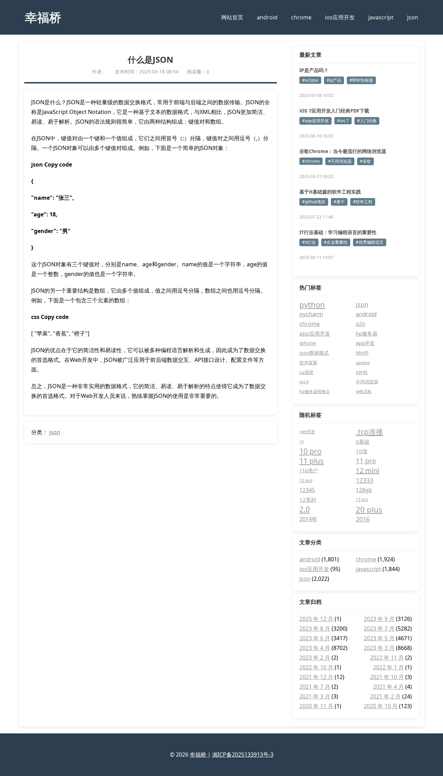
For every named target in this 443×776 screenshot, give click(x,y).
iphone (307, 343)
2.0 (304, 509)
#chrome (311, 161)
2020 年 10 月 (381, 706)
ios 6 (304, 382)
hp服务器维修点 (314, 391)
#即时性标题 (361, 80)
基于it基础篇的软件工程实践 (330, 191)
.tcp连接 (369, 432)
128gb (364, 490)
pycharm (311, 314)
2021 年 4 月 (388, 686)
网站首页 (232, 17)
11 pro (366, 460)
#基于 (339, 202)
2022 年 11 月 (387, 657)
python (312, 304)
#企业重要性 (335, 242)
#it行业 (309, 242)
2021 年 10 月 (387, 677)
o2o (360, 324)
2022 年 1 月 (388, 667)
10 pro (310, 451)
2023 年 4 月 (314, 648)
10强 (361, 451)
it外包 (362, 372)
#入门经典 (367, 121)
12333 (364, 480)
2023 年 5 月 (379, 638)
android (267, 17)
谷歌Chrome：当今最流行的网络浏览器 (342, 151)
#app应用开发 (315, 121)
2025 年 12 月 (316, 619)
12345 (307, 490)
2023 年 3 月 (379, 648)
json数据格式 (314, 352)
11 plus (311, 461)
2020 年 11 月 (316, 706)
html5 (362, 353)
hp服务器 (367, 333)
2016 (363, 519)
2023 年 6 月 (314, 638)
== (301, 441)
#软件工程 (362, 202)
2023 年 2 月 (314, 657)
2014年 (308, 519)
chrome (301, 17)
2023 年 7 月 (379, 628)
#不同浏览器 (340, 161)
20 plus (369, 509)
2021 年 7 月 (314, 686)
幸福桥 (43, 17)
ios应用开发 (340, 17)
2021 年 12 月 (316, 677)
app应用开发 (314, 333)
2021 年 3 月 (314, 696)
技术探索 (308, 362)
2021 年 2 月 (385, 696)
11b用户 (308, 470)
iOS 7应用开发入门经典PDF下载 (334, 110)
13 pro (362, 499)
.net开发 (307, 432)
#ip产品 (334, 80)
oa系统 (306, 372)
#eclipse (310, 80)
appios (363, 362)
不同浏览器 (367, 382)
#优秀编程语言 (369, 242)
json (412, 17)
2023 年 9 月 (379, 619)
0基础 (362, 441)
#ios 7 (343, 121)
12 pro (306, 480)
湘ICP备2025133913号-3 (242, 754)
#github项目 (313, 202)
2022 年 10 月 (316, 667)
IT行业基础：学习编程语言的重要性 (338, 232)
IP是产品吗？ (313, 70)
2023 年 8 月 (314, 628)
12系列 (307, 499)
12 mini (367, 470)
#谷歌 (365, 161)
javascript (381, 17)
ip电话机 (364, 391)
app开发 (365, 343)
